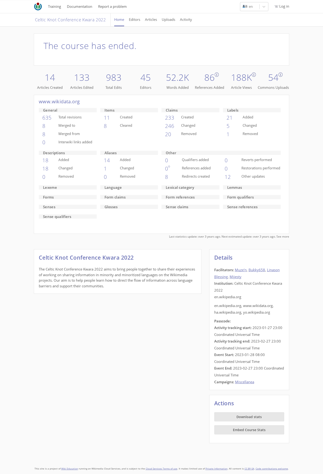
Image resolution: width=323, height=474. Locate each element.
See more (282, 237)
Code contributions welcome (272, 468)
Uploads (168, 19)
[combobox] (243, 6)
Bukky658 (257, 269)
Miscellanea (244, 381)
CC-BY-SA (249, 468)
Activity (186, 19)
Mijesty (235, 276)
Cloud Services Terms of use (161, 468)
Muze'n (241, 269)
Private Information (216, 468)
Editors (134, 19)
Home (119, 19)
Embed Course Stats (249, 430)
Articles (151, 19)
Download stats (249, 417)
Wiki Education (69, 468)
